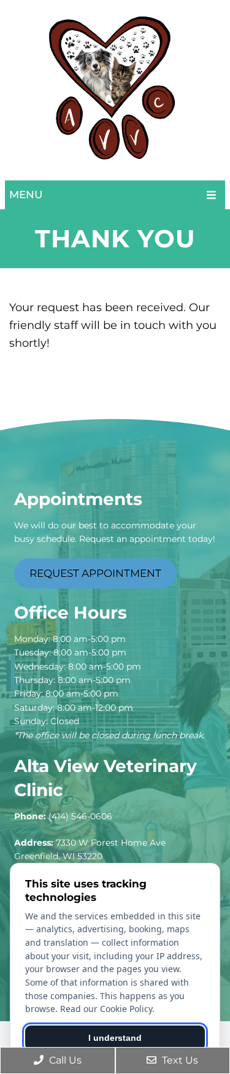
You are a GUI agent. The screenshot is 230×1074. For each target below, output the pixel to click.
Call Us (64, 1060)
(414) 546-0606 (80, 816)
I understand (115, 1038)
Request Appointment (95, 573)
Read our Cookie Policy (106, 1008)
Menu (25, 194)
